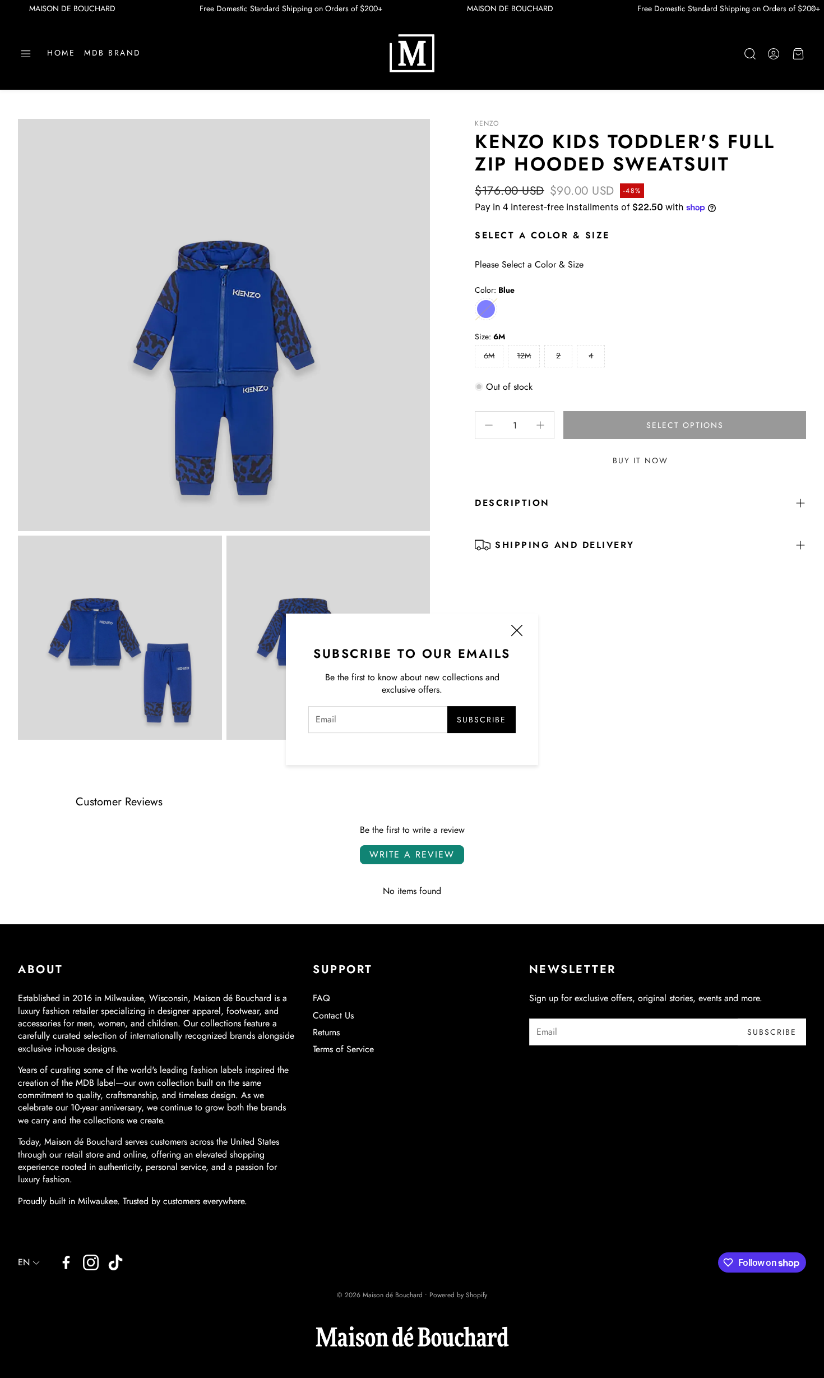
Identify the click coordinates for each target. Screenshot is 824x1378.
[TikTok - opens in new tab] (115, 1262)
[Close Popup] (517, 632)
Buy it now (640, 460)
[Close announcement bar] (812, 8)
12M (524, 355)
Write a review (412, 854)
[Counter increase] (540, 425)
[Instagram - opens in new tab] (91, 1262)
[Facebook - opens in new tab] (66, 1262)
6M (489, 355)
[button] (26, 53)
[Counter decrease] (489, 425)
